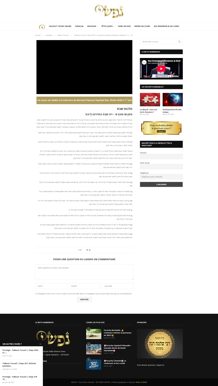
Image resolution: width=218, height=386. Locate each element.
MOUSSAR (91, 26)
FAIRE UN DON (124, 26)
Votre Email (144, 163)
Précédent (132, 343)
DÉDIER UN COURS (142, 26)
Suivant (187, 343)
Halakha (49, 35)
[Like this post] (82, 250)
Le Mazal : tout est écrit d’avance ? (148, 110)
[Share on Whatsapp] (89, 250)
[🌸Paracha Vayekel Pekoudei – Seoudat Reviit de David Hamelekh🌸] (93, 349)
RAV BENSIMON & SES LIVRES (166, 26)
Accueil (37, 35)
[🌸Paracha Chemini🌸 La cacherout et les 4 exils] (93, 365)
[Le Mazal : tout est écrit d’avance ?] (150, 99)
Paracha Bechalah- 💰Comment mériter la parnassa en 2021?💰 (117, 332)
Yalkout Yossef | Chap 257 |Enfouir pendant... (19, 364)
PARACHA (79, 26)
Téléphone (144, 173)
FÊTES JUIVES (107, 26)
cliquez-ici (160, 365)
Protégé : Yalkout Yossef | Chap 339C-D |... (21, 351)
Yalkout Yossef (63, 35)
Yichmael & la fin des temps (172, 110)
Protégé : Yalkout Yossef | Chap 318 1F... (20, 377)
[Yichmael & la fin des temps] (173, 99)
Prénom (143, 153)
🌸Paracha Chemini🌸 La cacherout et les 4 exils (115, 362)
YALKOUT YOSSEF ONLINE (60, 26)
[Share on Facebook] (87, 250)
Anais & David (141, 382)
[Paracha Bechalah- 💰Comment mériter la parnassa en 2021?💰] (93, 334)
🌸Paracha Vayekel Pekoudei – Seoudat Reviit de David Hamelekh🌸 (118, 348)
